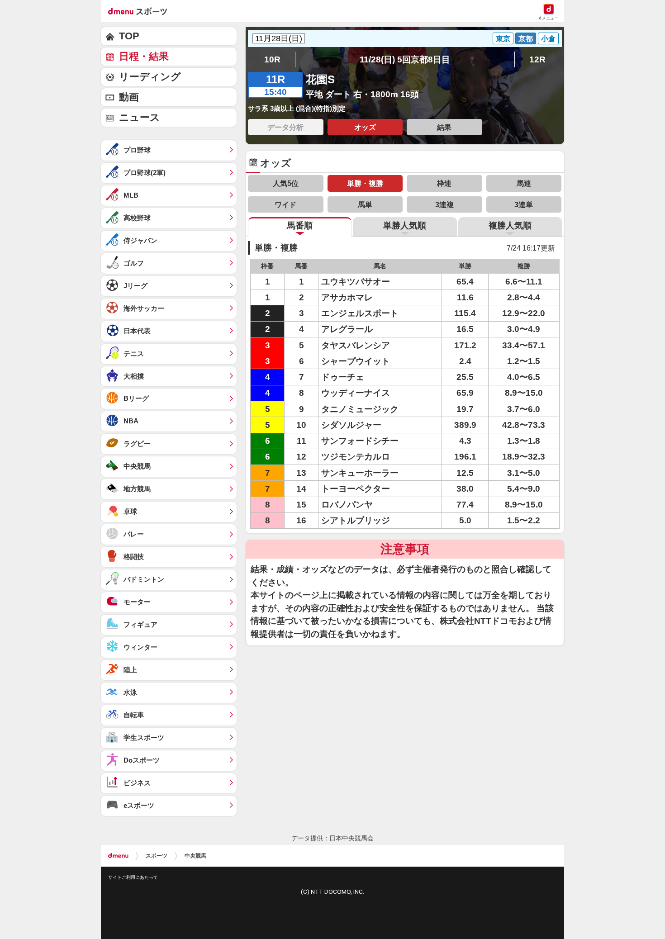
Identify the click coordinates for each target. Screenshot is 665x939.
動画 (129, 97)
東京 (503, 38)
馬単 (365, 204)
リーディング (150, 76)
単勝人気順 (404, 225)
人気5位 (286, 183)
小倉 (548, 38)
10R (272, 59)
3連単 (523, 204)
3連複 (444, 204)
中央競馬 (195, 856)
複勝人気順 (510, 225)
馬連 (524, 183)
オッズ (365, 127)
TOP (129, 36)
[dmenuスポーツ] (141, 11)
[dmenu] (118, 856)
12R (537, 59)
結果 (444, 127)
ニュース (139, 117)
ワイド (285, 204)
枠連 (444, 183)
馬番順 (300, 225)
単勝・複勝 (365, 183)
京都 (525, 38)
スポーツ (156, 856)
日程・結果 (144, 56)
